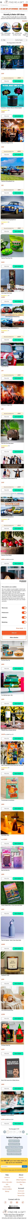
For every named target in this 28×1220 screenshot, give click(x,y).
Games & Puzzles (14, 1144)
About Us (21, 1177)
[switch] (24, 612)
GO (25, 5)
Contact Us (7, 1177)
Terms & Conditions (7, 1189)
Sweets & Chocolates (14, 1150)
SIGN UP (24, 1166)
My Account (21, 1191)
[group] (5, 29)
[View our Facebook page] (5, 1202)
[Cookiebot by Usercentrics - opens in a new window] (19, 581)
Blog (21, 1184)
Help (7, 1180)
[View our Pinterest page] (17, 1202)
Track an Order (21, 1193)
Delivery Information (7, 1182)
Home (2, 12)
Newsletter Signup (21, 1182)
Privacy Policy (7, 1186)
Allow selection (14, 637)
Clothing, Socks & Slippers (14, 1147)
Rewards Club (21, 1195)
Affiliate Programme (21, 1180)
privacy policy (12, 1170)
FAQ (7, 1184)
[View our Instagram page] (11, 1202)
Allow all (14, 632)
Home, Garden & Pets (14, 1154)
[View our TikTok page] (23, 1202)
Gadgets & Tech (14, 1141)
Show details (19, 628)
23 (20, 1132)
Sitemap (7, 1191)
